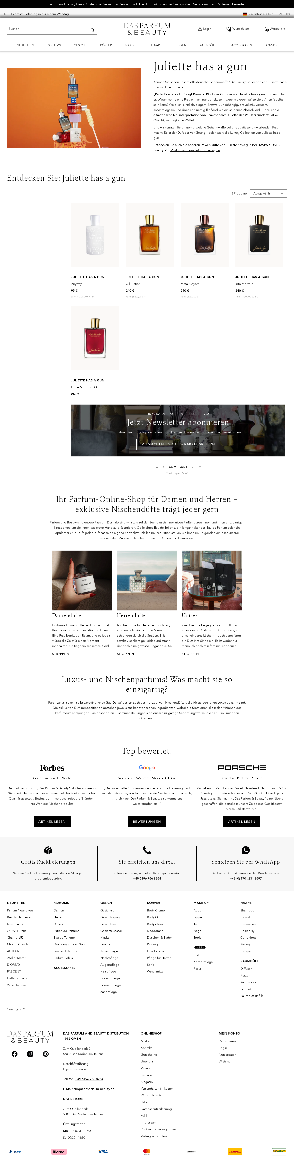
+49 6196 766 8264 (89, 1079)
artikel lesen (52, 821)
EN (288, 14)
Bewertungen (147, 821)
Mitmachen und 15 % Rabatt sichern (178, 444)
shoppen (60, 654)
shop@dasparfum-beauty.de (94, 1089)
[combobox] (52, 29)
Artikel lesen (242, 821)
